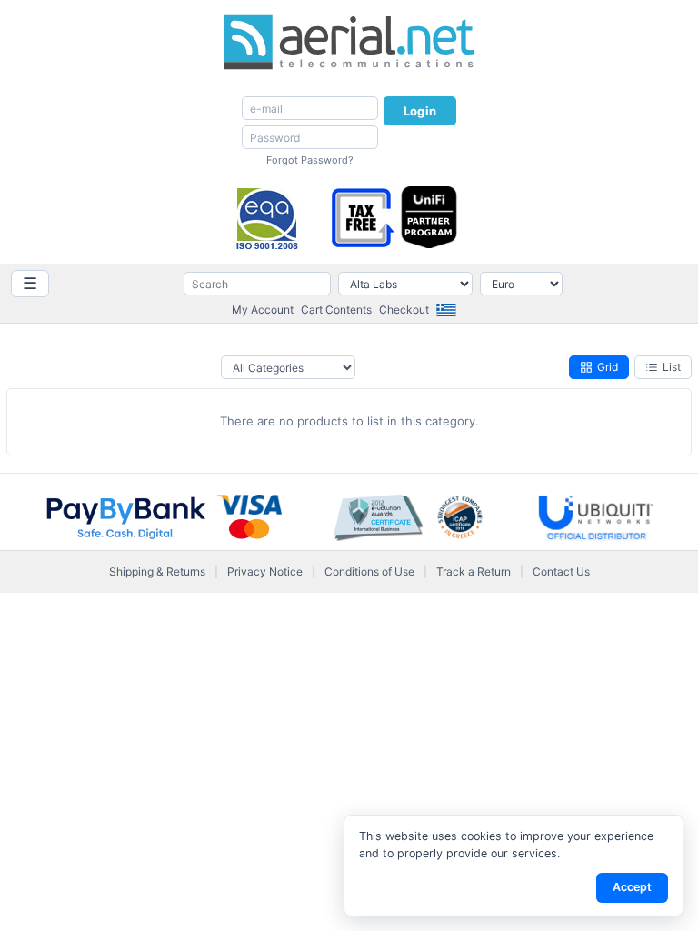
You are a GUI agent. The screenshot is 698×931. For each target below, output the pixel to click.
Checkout (404, 309)
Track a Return (473, 571)
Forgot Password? (310, 160)
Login (420, 111)
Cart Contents (336, 309)
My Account (263, 309)
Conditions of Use (369, 571)
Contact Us (561, 571)
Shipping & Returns (157, 571)
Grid (607, 367)
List (672, 367)
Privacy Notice (265, 571)
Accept (632, 887)
